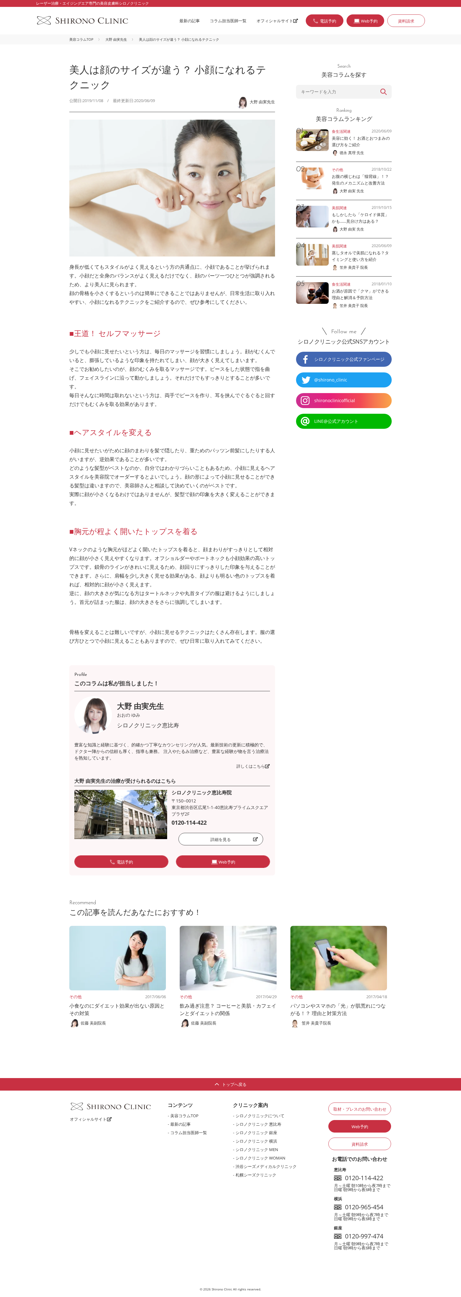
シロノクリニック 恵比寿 (258, 1124)
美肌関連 (339, 207)
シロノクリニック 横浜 (256, 1141)
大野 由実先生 (116, 39)
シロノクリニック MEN (257, 1149)
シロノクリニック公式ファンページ (349, 359)
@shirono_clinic (330, 380)
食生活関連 (341, 131)
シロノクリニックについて (260, 1115)
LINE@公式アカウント (336, 421)
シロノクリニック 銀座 (256, 1132)
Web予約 (360, 1126)
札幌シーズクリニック (256, 1175)
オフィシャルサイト (275, 20)
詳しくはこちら (250, 766)
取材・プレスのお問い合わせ (359, 1109)
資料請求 (406, 21)
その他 (75, 996)
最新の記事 (189, 20)
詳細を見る (220, 839)
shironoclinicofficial (334, 400)
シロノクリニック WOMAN (260, 1158)
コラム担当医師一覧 (228, 20)
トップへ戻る (234, 1084)
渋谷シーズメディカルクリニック (266, 1166)
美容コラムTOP (81, 39)
